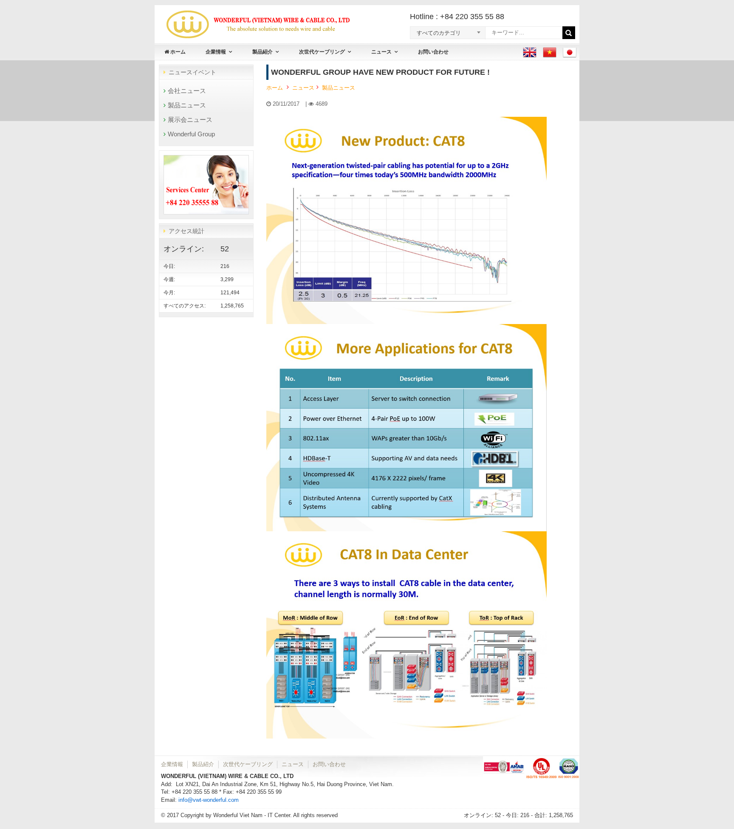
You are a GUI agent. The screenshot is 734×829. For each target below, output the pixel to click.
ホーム (177, 52)
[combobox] (437, 32)
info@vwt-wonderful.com (208, 800)
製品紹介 (262, 52)
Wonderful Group (191, 134)
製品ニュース (187, 105)
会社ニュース (187, 90)
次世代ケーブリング (322, 52)
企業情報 (216, 52)
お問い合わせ (433, 52)
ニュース (381, 52)
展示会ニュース (190, 119)
